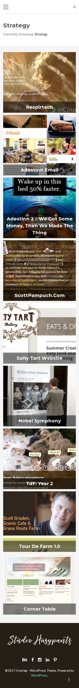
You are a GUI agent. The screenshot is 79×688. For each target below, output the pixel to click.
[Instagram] (40, 659)
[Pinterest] (55, 659)
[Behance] (24, 659)
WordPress (39, 675)
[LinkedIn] (47, 659)
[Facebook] (32, 659)
